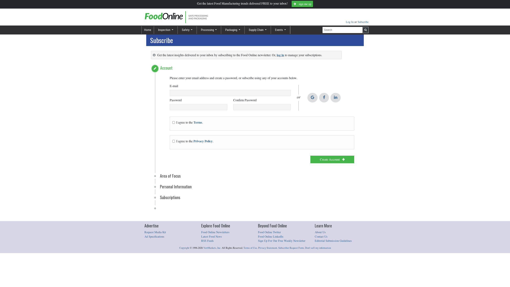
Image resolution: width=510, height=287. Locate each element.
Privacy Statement (267, 248)
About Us (320, 232)
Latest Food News (211, 236)
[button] (155, 68)
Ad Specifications (154, 236)
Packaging (231, 30)
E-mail (174, 86)
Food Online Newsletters (215, 232)
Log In (350, 22)
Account (166, 68)
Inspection (164, 30)
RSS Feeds (207, 241)
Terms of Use (250, 248)
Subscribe (363, 22)
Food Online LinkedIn (270, 236)
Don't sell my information (318, 248)
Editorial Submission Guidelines (333, 241)
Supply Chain (256, 30)
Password (176, 100)
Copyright (184, 248)
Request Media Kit (155, 232)
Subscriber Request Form (291, 248)
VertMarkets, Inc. (212, 248)
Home (147, 30)
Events (279, 30)
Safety (186, 30)
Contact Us (321, 236)
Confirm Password (245, 100)
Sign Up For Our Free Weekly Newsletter (281, 241)
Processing (208, 30)
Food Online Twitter (269, 232)
